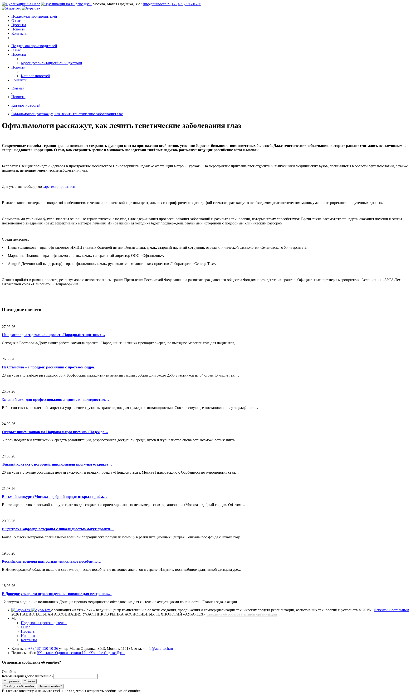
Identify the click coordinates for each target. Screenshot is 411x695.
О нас (16, 21)
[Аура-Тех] (12, 8)
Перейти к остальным (391, 610)
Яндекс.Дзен (114, 653)
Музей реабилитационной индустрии (51, 63)
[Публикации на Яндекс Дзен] (66, 4)
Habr (86, 653)
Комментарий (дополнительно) (27, 676)
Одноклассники (68, 653)
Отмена (29, 681)
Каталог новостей (35, 76)
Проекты (18, 25)
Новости (18, 29)
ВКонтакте (46, 653)
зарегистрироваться (59, 186)
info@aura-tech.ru (157, 4)
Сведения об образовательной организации (241, 614)
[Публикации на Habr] (21, 4)
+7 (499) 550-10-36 (186, 4)
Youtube (97, 653)
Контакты (19, 33)
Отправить (11, 681)
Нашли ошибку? (50, 686)
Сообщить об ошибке (19, 686)
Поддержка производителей (34, 16)
